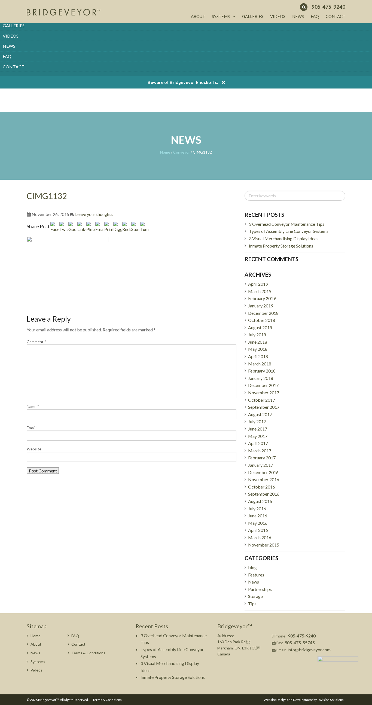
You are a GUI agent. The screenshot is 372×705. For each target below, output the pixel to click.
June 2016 (257, 515)
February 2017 (262, 457)
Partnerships (260, 589)
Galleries (14, 25)
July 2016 (257, 508)
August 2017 (260, 414)
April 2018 (258, 356)
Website (34, 449)
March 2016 (259, 537)
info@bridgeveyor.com (309, 649)
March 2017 (259, 450)
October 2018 (261, 320)
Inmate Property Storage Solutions (281, 245)
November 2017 (263, 392)
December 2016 (263, 472)
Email (32, 427)
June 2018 (257, 341)
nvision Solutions (331, 700)
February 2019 (262, 298)
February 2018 (262, 370)
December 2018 (263, 313)
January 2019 (260, 305)
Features (256, 574)
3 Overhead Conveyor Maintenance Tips (286, 224)
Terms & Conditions (88, 653)
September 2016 (263, 493)
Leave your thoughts (94, 214)
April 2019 (258, 283)
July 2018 (257, 334)
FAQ (7, 56)
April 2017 (258, 443)
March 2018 (259, 363)
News (9, 45)
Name (33, 406)
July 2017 (257, 421)
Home (165, 152)
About (198, 16)
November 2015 (263, 544)
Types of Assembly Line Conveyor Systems (288, 231)
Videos (11, 35)
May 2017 (257, 436)
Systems (221, 16)
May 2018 (257, 349)
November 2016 (263, 479)
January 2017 (260, 465)
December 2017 (263, 385)
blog (252, 567)
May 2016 (257, 523)
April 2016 (258, 530)
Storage (255, 596)
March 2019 (259, 291)
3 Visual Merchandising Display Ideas (283, 238)
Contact (14, 66)
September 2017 (263, 407)
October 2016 (261, 486)
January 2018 (260, 378)
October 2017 (261, 399)
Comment (36, 341)
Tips (252, 603)
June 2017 (257, 428)
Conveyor (181, 152)
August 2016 (260, 501)
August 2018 (260, 327)
